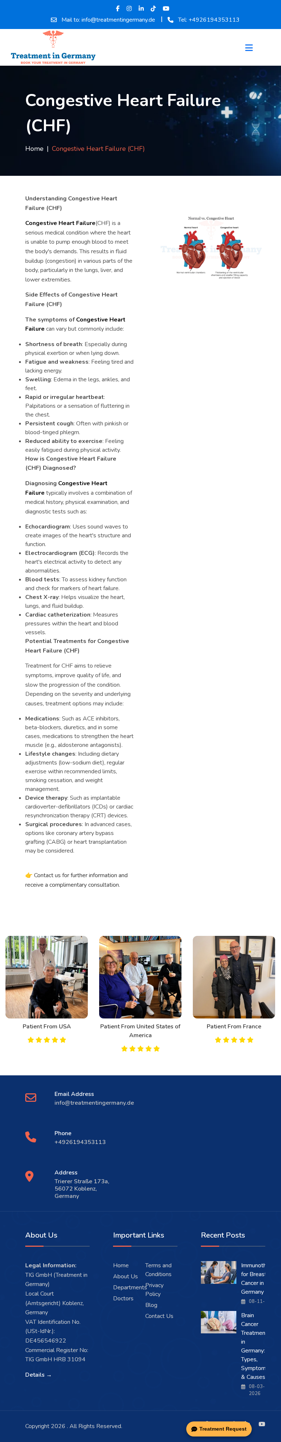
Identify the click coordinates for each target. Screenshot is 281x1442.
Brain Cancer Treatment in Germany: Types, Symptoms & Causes (255, 1346)
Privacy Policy (154, 1289)
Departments (130, 1287)
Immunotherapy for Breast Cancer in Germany (261, 1278)
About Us (125, 1276)
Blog (151, 1305)
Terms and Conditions (158, 1269)
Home (34, 148)
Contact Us (159, 1316)
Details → (38, 1375)
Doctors (123, 1298)
